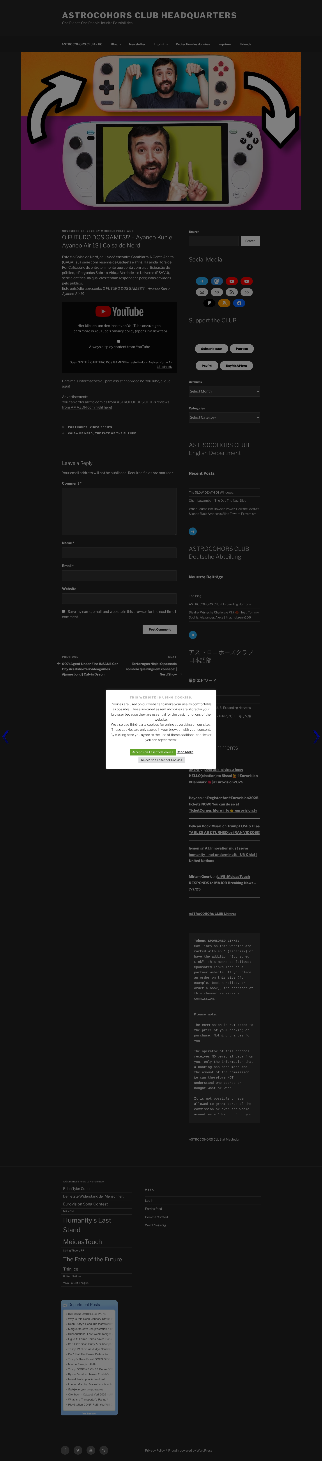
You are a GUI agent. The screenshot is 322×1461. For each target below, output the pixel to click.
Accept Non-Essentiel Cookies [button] (152, 752)
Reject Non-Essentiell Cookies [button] (161, 760)
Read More (185, 752)
